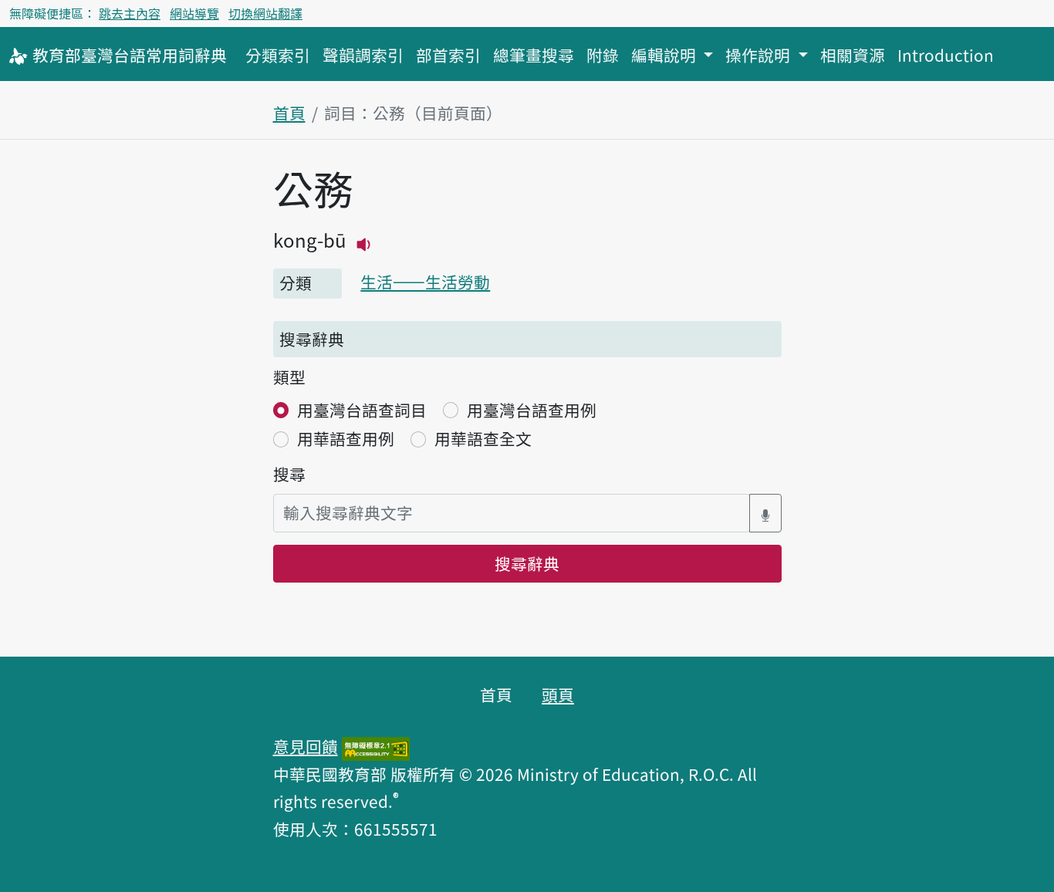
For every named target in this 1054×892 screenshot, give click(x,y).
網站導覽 (194, 13)
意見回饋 (305, 746)
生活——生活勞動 (425, 281)
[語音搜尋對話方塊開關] (765, 513)
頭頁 (558, 694)
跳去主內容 (129, 13)
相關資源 (852, 54)
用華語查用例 (345, 438)
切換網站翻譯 (265, 13)
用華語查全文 (483, 438)
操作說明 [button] (759, 54)
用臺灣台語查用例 (531, 409)
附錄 (602, 54)
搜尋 (289, 473)
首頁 (289, 112)
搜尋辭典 (527, 563)
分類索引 (277, 54)
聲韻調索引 (363, 54)
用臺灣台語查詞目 (362, 409)
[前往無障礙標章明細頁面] (376, 746)
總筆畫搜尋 (533, 54)
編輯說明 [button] (665, 54)
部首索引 (448, 54)
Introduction (945, 54)
